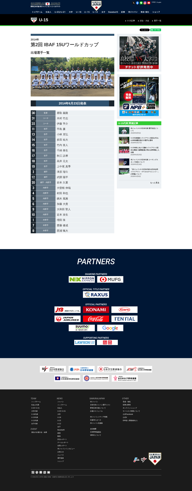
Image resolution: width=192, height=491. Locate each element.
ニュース (60, 455)
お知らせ (60, 452)
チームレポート (62, 442)
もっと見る (154, 183)
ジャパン (60, 402)
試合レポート (62, 439)
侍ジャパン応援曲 (96, 423)
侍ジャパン (94, 402)
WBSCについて (95, 435)
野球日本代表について (98, 408)
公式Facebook (128, 414)
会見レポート (62, 445)
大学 (59, 414)
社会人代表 (35, 405)
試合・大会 (144, 21)
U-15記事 (131, 21)
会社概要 (93, 429)
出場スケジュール (96, 411)
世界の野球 (127, 405)
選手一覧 (157, 21)
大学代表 (34, 411)
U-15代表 (34, 417)
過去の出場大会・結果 (39, 432)
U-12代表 (34, 420)
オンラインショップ (130, 408)
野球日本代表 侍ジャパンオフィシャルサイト (46, 4)
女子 (59, 427)
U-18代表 (34, 414)
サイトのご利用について (131, 411)
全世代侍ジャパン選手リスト (100, 405)
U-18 (59, 417)
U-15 (43, 19)
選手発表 (60, 458)
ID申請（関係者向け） (130, 420)
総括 (59, 433)
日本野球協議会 (95, 432)
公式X (125, 417)
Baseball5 (61, 430)
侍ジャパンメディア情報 (98, 417)
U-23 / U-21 (35, 408)
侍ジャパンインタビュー (66, 449)
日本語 (154, 2)
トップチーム (36, 402)
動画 (59, 436)
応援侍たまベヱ (95, 420)
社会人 (59, 408)
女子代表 (34, 424)
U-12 (59, 424)
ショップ (60, 461)
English (159, 2)
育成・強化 (127, 402)
